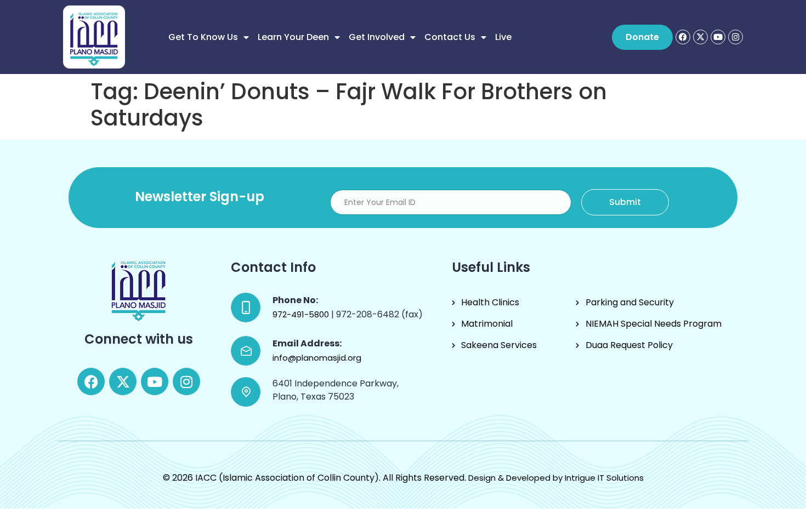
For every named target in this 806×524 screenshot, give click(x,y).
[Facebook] (683, 37)
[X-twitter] (700, 37)
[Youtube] (718, 37)
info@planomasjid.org (317, 357)
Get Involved (377, 37)
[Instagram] (735, 37)
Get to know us (203, 37)
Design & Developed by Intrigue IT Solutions (556, 477)
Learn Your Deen (293, 37)
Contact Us (449, 37)
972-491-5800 (302, 314)
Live (503, 37)
